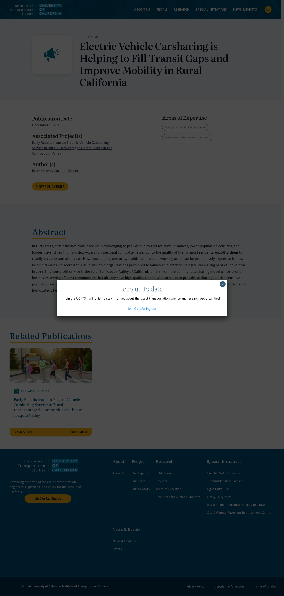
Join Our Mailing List (142, 309)
